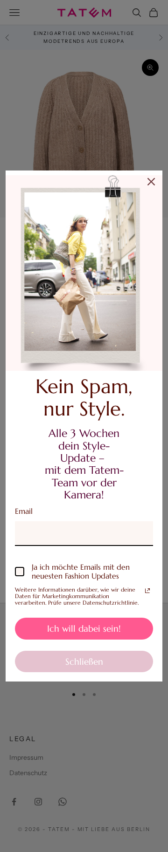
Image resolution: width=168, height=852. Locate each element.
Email (24, 511)
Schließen (84, 661)
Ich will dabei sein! (84, 628)
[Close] (151, 181)
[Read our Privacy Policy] (147, 590)
